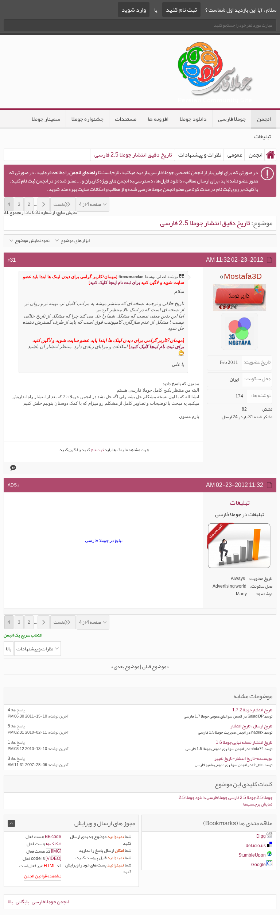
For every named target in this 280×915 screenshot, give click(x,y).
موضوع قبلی (154, 666)
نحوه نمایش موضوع (32, 241)
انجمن (264, 119)
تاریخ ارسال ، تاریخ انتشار (251, 726)
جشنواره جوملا (87, 119)
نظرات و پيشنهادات (199, 155)
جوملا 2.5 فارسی (242, 797)
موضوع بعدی (126, 666)
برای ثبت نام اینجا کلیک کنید (115, 283)
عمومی (235, 155)
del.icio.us (256, 845)
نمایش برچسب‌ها (257, 804)
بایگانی (22, 901)
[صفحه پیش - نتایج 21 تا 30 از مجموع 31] (44, 204)
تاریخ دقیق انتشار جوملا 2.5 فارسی (205, 223)
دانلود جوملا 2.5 (192, 797)
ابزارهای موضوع (75, 241)
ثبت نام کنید (181, 9)
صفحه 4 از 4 (90, 204)
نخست (59, 204)
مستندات (125, 119)
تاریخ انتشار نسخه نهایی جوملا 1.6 (244, 742)
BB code (53, 836)
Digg (261, 836)
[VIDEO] (53, 858)
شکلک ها (53, 843)
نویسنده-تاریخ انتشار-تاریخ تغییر (243, 758)
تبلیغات (262, 136)
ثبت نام (97, 449)
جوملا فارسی (232, 119)
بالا (8, 648)
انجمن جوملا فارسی (50, 901)
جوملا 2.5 (264, 797)
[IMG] (56, 851)
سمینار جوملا (46, 119)
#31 (12, 259)
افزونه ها (158, 119)
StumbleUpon (252, 855)
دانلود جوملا (193, 119)
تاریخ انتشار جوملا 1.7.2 (252, 710)
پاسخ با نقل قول (12, 468)
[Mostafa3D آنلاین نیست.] (239, 352)
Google (258, 864)
